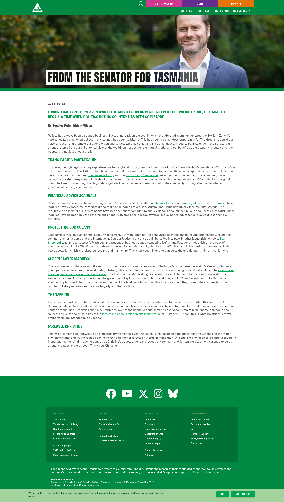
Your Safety (93, 485)
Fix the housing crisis (64, 433)
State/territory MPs (109, 424)
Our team (203, 11)
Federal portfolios (108, 436)
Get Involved (164, 3)
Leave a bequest (153, 443)
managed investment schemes (203, 203)
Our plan (186, 11)
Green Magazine (153, 450)
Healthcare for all (62, 429)
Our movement (242, 11)
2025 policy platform (64, 450)
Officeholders (106, 429)
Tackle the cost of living (65, 424)
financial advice (166, 203)
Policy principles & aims (65, 455)
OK (223, 494)
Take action (221, 11)
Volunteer (150, 419)
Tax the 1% (59, 419)
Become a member (201, 424)
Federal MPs (105, 419)
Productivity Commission (142, 175)
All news (149, 455)
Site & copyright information (64, 485)
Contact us (196, 443)
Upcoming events (154, 433)
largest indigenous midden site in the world (131, 314)
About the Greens (200, 419)
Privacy (82, 485)
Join (200, 3)
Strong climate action (64, 438)
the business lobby (101, 175)
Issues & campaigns (155, 429)
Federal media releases (111, 440)
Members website (200, 433)
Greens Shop (151, 438)
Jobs (193, 429)
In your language (62, 445)
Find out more (97, 493)
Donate (236, 3)
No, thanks (243, 494)
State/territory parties (202, 438)
